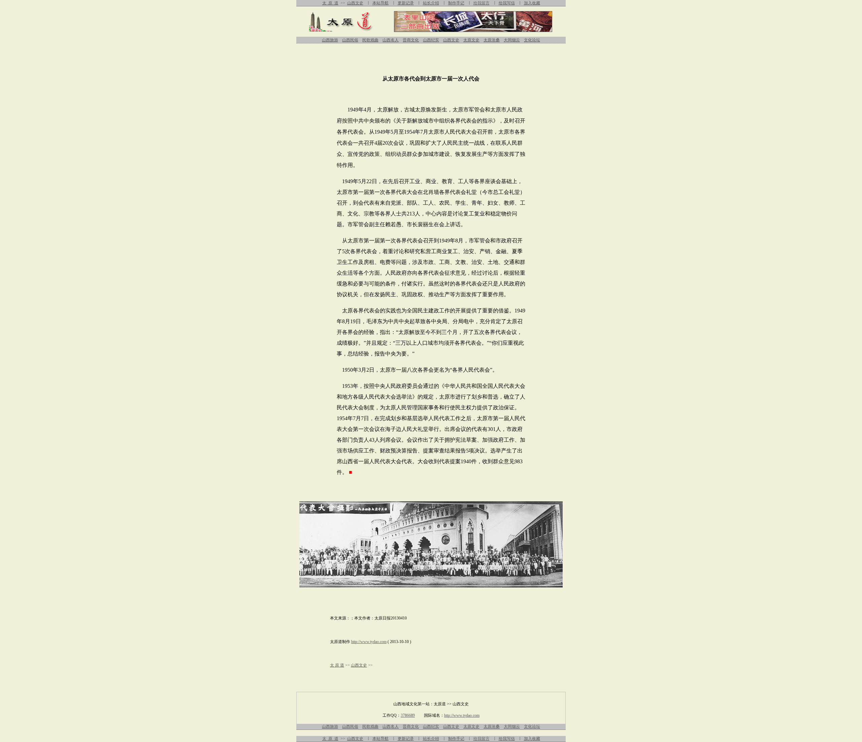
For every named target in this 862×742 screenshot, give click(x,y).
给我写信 (507, 3)
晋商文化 (411, 40)
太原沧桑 (492, 40)
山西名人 (391, 40)
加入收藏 (532, 3)
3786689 (408, 715)
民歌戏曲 (370, 40)
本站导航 (380, 3)
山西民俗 (350, 40)
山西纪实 (431, 40)
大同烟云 (512, 40)
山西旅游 (330, 40)
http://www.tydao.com (369, 641)
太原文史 (471, 40)
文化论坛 (532, 40)
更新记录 (406, 3)
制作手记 (456, 3)
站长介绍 (431, 3)
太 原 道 (330, 3)
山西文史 (355, 3)
